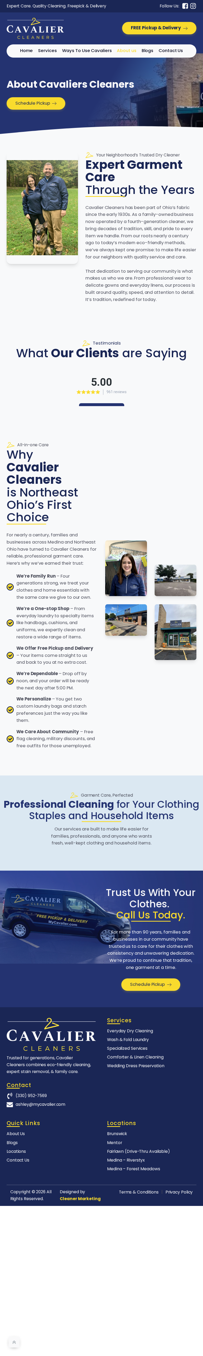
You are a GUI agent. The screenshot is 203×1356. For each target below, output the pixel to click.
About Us (16, 1133)
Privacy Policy (179, 1192)
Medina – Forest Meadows (133, 1169)
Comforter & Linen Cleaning (135, 1057)
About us (126, 51)
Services (47, 51)
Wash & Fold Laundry (128, 1039)
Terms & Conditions (139, 1192)
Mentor (114, 1142)
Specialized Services (127, 1048)
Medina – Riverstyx (126, 1160)
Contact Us (171, 51)
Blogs (148, 51)
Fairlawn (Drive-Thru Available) (138, 1151)
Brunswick (117, 1133)
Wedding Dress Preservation (135, 1066)
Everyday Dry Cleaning (130, 1031)
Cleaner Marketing (80, 1198)
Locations (16, 1151)
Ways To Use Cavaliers (87, 51)
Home (26, 51)
